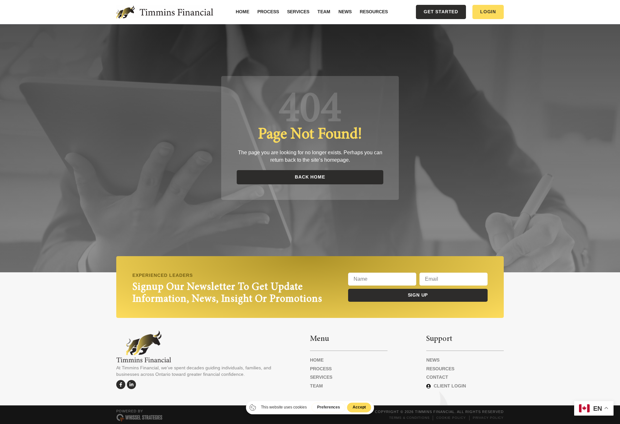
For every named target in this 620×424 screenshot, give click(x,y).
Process (268, 11)
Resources (374, 11)
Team (323, 11)
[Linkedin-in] (131, 384)
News (345, 11)
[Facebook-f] (120, 384)
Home (242, 11)
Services (298, 11)
